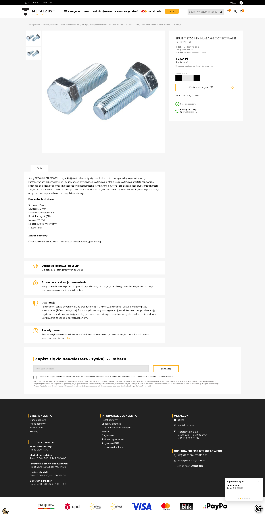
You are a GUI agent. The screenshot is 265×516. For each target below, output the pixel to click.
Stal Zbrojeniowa (102, 11)
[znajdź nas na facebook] (241, 2)
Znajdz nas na (184, 466)
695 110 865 (201, 455)
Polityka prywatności (113, 439)
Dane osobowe (38, 420)
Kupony (34, 431)
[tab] (238, 498)
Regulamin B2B (110, 443)
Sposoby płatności (111, 423)
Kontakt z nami (186, 425)
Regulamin (108, 435)
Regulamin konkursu (113, 447)
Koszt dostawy (110, 420)
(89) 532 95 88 (185, 455)
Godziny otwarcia (42, 442)
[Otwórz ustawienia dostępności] (259, 508)
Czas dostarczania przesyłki (116, 427)
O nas (86, 11)
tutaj (67, 338)
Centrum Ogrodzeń (126, 11)
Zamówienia (36, 427)
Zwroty (105, 431)
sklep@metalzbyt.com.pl (191, 460)
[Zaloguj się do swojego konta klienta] (235, 12)
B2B (172, 11)
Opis (39, 168)
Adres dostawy (38, 423)
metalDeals (154, 11)
